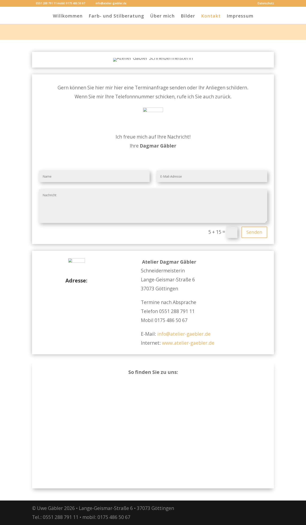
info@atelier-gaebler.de (184, 334)
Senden (254, 232)
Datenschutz (266, 3)
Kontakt (211, 16)
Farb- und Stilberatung (116, 16)
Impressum (240, 16)
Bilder (188, 16)
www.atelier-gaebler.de (188, 343)
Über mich (162, 16)
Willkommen (68, 16)
